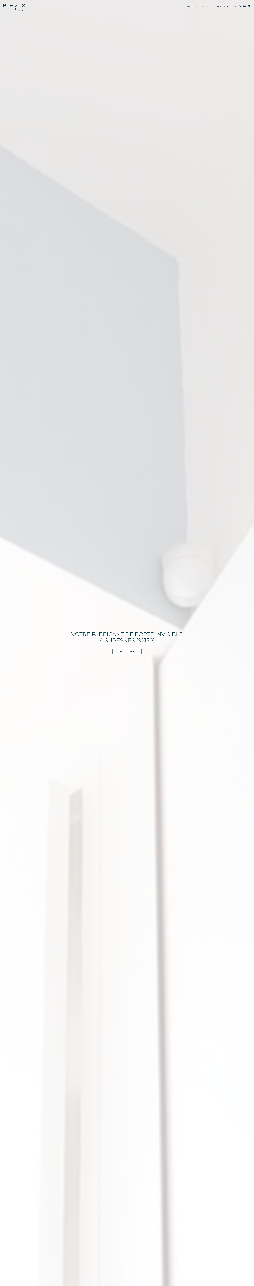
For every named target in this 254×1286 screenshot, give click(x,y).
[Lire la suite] (127, 1278)
